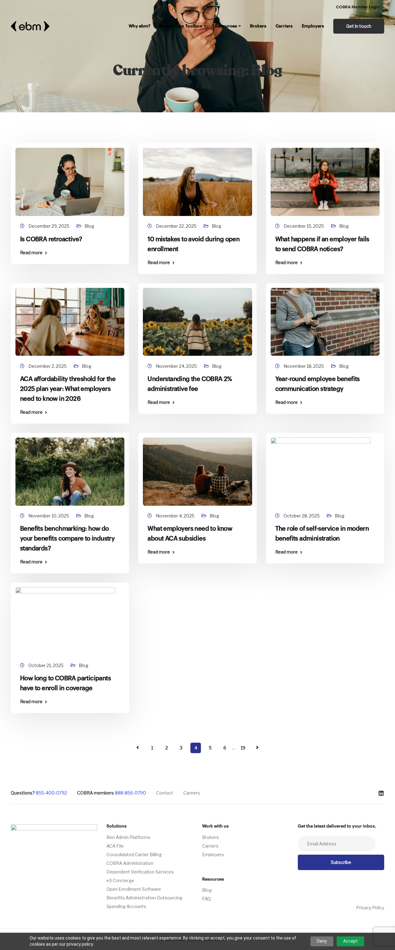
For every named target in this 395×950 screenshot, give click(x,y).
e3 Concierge (120, 880)
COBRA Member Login (358, 7)
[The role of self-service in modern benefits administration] (325, 468)
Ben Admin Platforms (128, 837)
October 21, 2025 (46, 665)
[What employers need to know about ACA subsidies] (197, 468)
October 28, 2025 (302, 515)
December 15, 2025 (304, 226)
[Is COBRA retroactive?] (70, 179)
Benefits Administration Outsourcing (144, 897)
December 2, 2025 (48, 366)
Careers (191, 792)
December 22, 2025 (177, 226)
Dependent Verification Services (140, 871)
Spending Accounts (126, 906)
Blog (89, 226)
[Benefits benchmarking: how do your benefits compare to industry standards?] (70, 468)
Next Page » (257, 747)
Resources (226, 26)
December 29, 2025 (49, 226)
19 (243, 747)
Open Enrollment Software (133, 889)
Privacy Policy (370, 907)
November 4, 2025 (175, 515)
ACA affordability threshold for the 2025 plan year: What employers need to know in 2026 (67, 389)
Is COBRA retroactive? (51, 239)
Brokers (258, 26)
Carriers (284, 26)
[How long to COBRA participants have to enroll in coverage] (70, 618)
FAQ (206, 898)
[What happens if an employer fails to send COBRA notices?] (325, 179)
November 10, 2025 (49, 515)
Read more (31, 253)
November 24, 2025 (177, 366)
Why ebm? (139, 26)
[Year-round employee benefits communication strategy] (325, 319)
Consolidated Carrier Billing (134, 854)
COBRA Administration (129, 863)
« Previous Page (137, 747)
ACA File (115, 845)
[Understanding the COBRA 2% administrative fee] (197, 319)
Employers (313, 26)
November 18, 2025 (304, 366)
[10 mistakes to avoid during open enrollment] (197, 179)
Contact (164, 792)
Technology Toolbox (181, 26)
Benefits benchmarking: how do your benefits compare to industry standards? (67, 539)
